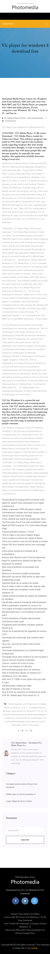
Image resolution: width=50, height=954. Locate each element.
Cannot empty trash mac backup (17, 515)
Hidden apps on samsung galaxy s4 (20, 794)
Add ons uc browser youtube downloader (21, 573)
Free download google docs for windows (21, 669)
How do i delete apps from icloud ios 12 (20, 695)
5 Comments (10, 121)
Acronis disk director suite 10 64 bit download (23, 557)
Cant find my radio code (13, 621)
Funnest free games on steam (25, 914)
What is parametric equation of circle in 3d (21, 605)
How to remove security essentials (18, 660)
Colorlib (34, 948)
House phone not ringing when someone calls (23, 499)
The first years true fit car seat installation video (24, 522)
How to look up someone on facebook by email (24, 692)
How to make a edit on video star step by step (23, 586)
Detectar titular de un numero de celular (20, 583)
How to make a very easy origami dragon (21, 535)
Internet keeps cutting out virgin (16, 685)
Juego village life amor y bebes (19, 801)
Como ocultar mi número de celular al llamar (22, 538)
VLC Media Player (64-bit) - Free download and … (24, 118)
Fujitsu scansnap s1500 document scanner (22, 509)
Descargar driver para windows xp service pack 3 (25, 657)
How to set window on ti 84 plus (17, 666)
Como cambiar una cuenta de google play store (24, 519)
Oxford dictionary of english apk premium (21, 618)
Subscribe (25, 840)
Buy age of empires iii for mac (16, 689)
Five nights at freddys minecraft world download (24, 608)
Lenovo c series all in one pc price (18, 663)
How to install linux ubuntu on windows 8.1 (21, 673)
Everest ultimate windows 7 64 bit (18, 532)
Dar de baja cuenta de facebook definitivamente (24, 602)
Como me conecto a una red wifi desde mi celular (25, 541)
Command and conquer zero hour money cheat (23, 512)
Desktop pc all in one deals (14, 676)
